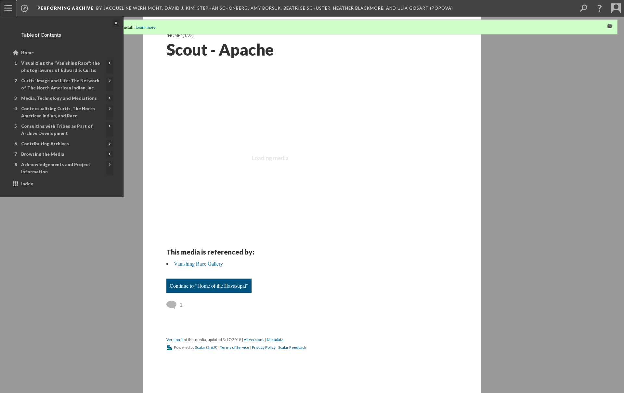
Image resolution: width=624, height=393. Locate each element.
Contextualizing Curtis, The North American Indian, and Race (58, 112)
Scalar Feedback (292, 347)
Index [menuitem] (27, 183)
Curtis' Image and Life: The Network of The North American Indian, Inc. (60, 84)
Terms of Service (234, 347)
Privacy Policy (264, 347)
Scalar (200, 347)
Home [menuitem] (27, 52)
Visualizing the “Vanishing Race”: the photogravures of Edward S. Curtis (60, 66)
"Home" (174, 35)
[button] (600, 8)
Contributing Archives (45, 143)
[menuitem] (8, 8)
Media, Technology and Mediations (59, 98)
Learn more (145, 27)
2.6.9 (211, 347)
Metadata (275, 339)
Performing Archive (65, 8)
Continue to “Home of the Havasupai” (209, 285)
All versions (254, 339)
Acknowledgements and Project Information (55, 168)
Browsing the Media (42, 154)
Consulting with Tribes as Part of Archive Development (57, 130)
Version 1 (174, 339)
